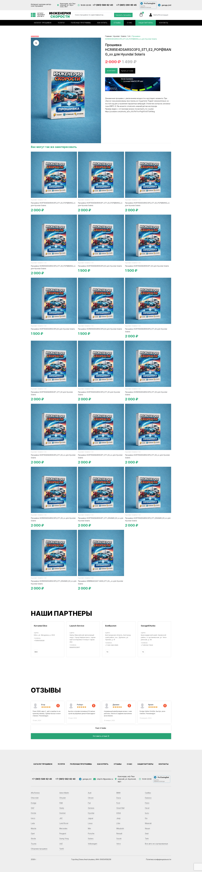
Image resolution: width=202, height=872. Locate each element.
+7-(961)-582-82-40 (65, 779)
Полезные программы (81, 23)
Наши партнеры (146, 23)
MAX (36, 652)
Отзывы (117, 23)
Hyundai (116, 36)
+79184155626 (39, 640)
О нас (129, 23)
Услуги (61, 23)
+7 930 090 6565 (111, 645)
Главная (108, 36)
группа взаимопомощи (145, 6)
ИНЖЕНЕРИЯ (60, 15)
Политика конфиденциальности (158, 859)
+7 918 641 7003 (147, 645)
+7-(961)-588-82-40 (103, 5)
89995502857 (75, 647)
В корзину (111, 71)
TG (107, 652)
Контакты (163, 23)
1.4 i (129, 36)
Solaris (123, 36)
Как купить (102, 23)
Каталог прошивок (42, 23)
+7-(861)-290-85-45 (126, 5)
